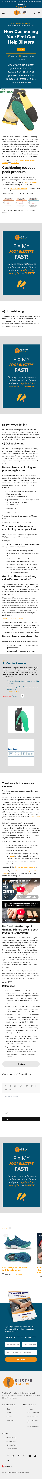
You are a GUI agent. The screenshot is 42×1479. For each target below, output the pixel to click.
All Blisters (21, 49)
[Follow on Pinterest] (24, 1455)
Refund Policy (11, 1441)
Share (22, 1064)
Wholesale (10, 1420)
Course (30, 1409)
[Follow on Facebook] (7, 1455)
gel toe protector (31, 182)
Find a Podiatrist (33, 1413)
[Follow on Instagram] (18, 1455)
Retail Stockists (33, 1426)
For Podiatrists (32, 1416)
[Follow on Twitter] (13, 1455)
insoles (11, 856)
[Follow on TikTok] (35, 1455)
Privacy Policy (11, 1437)
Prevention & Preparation (23, 23)
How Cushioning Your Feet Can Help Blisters (21, 25)
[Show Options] (35, 1352)
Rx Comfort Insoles (14, 663)
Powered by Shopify (23, 1473)
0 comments (21, 59)
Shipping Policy (11, 1445)
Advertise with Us (32, 1421)
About (8, 1413)
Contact (9, 1416)
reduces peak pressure (18, 188)
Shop (8, 1409)
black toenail (35, 817)
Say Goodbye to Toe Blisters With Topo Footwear (15, 1268)
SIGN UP (21, 1359)
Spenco (5, 661)
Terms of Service (12, 1449)
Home (12, 23)
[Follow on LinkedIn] (7, 1460)
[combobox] (20, 1352)
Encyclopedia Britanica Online (12, 619)
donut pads (15, 162)
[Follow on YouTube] (29, 1455)
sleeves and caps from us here (25, 867)
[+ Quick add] (22, 696)
